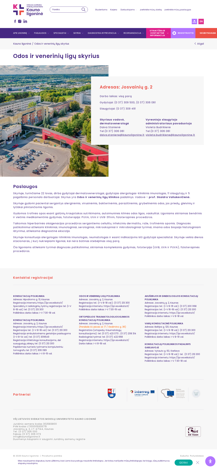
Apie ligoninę (20, 33)
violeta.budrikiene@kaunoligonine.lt (170, 135)
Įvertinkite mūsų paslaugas (178, 9)
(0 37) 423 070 (110, 333)
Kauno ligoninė (22, 44)
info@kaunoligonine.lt (26, 436)
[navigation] (108, 33)
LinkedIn (25, 21)
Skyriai (77, 33)
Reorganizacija (132, 33)
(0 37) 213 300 (188, 309)
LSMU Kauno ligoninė (28, 10)
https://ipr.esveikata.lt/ (50, 302)
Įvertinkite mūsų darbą (151, 9)
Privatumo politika (52, 455)
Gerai (183, 462)
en (201, 21)
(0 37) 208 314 (128, 333)
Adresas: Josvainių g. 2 (126, 87)
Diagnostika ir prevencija (102, 33)
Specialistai (60, 33)
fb (15, 21)
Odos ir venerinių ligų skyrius (56, 56)
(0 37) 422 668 (114, 336)
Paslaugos (40, 33)
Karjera (113, 9)
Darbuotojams (128, 9)
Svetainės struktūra (194, 21)
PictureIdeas (197, 455)
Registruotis (186, 33)
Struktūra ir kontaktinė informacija (157, 33)
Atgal (200, 44)
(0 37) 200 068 (188, 306)
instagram (19, 21)
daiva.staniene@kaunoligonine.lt (122, 135)
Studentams (101, 9)
